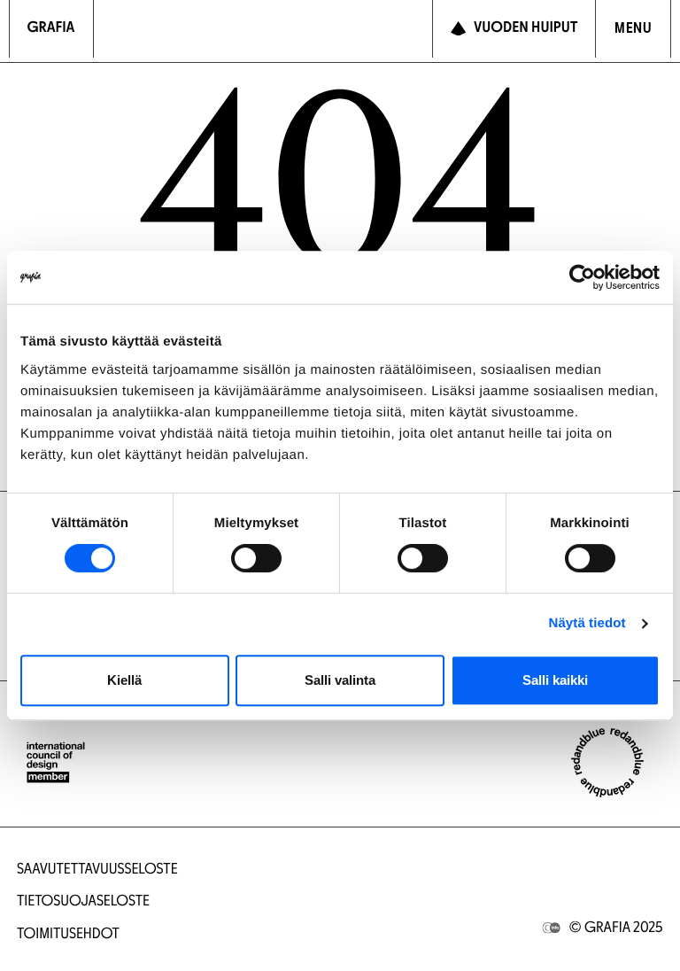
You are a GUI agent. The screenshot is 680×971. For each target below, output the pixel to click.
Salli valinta (340, 679)
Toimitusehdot (68, 935)
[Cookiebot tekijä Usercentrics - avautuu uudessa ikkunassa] (582, 277)
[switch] (256, 558)
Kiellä (124, 679)
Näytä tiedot (587, 623)
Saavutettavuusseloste (97, 870)
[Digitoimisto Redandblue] (607, 763)
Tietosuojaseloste (83, 902)
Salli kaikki (555, 679)
